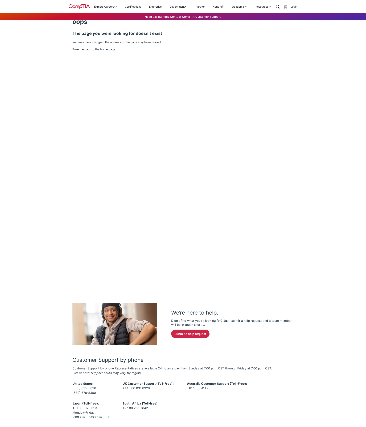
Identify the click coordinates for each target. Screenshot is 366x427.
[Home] (79, 6)
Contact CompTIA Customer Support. (196, 16)
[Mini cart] (285, 6)
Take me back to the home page (93, 49)
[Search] (277, 6)
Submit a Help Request (190, 334)
